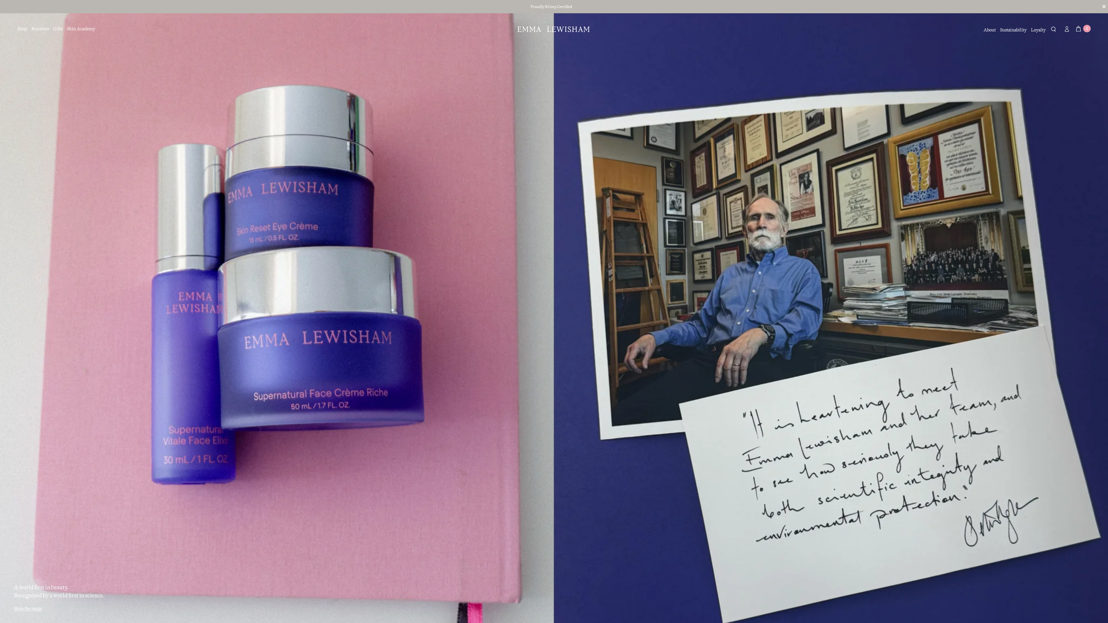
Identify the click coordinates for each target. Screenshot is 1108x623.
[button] (1054, 30)
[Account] (1065, 29)
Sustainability (1013, 30)
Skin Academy (81, 28)
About (990, 30)
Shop (22, 28)
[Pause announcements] (1104, 6)
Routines (40, 28)
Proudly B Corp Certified (551, 6)
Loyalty (1038, 30)
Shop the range (28, 608)
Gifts (58, 28)
